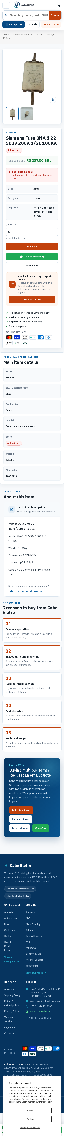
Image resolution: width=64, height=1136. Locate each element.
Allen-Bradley (33, 924)
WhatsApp (40, 828)
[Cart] (59, 5)
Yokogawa (31, 947)
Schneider (31, 930)
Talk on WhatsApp (34, 256)
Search (55, 15)
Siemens (30, 912)
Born (6, 924)
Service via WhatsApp (42, 1011)
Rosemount (32, 965)
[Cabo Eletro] (23, 5)
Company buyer (21, 819)
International (20, 828)
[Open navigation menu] (6, 5)
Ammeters (10, 912)
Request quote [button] (32, 299)
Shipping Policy (12, 995)
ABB (28, 918)
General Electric (34, 936)
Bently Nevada (33, 953)
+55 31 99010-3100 (41, 1006)
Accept (30, 1110)
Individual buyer (21, 810)
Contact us (10, 1033)
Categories (15, 24)
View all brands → (36, 972)
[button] (32, 78)
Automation (10, 918)
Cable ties (9, 930)
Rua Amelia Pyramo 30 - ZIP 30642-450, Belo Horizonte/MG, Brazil (45, 992)
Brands (33, 24)
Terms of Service (9, 1019)
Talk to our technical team (23, 591)
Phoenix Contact (34, 959)
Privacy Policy (45, 1101)
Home (6, 34)
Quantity (11, 224)
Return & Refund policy (11, 1003)
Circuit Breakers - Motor (10, 946)
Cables (8, 936)
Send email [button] (32, 265)
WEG (28, 942)
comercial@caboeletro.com (45, 1001)
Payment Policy (12, 1027)
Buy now (32, 246)
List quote (53, 24)
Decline (30, 1119)
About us (9, 989)
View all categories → (12, 959)
